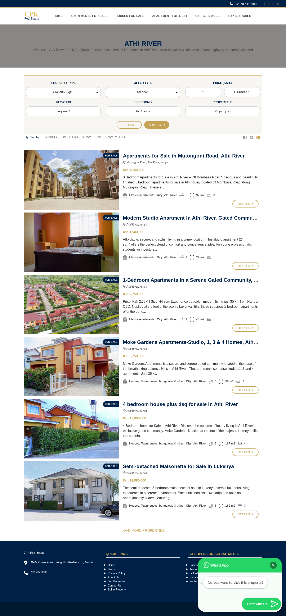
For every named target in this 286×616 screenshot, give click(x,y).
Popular (51, 137)
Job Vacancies (117, 581)
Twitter (194, 569)
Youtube (195, 581)
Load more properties (143, 530)
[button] (63, 92)
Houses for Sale (130, 16)
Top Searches (239, 16)
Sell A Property (117, 589)
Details (244, 203)
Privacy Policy (116, 573)
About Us (113, 577)
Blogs (111, 569)
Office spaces (207, 16)
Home (58, 16)
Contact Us (114, 585)
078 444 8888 (39, 572)
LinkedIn (195, 573)
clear (129, 125)
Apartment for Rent (169, 16)
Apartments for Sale (89, 16)
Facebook (196, 565)
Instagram (196, 577)
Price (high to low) (77, 137)
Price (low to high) (111, 137)
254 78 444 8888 (245, 3)
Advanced (157, 125)
